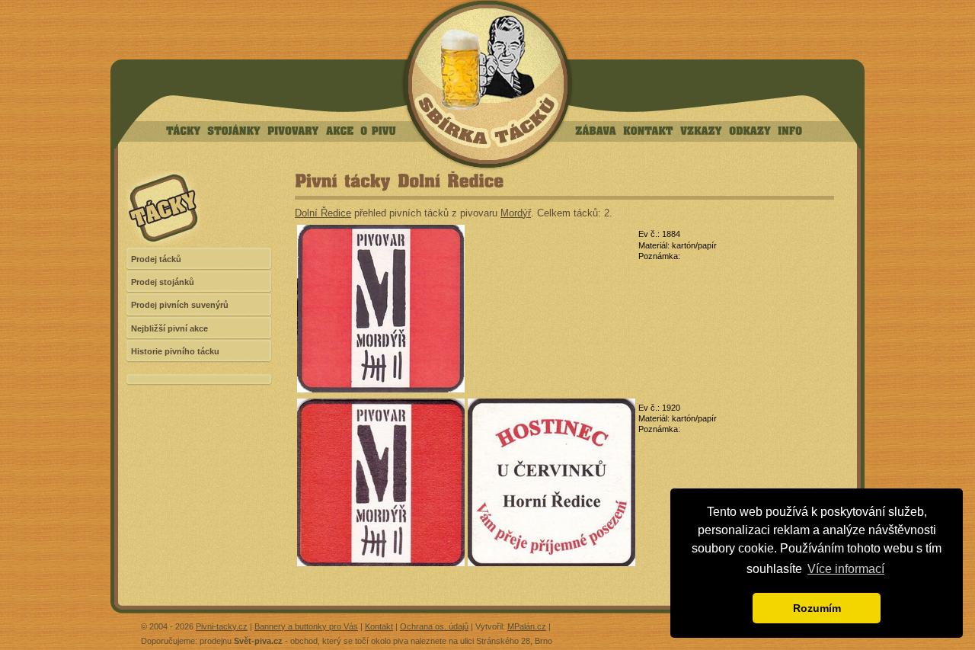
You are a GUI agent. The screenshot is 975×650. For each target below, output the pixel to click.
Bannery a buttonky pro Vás (306, 626)
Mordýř (515, 213)
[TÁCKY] (183, 131)
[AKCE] (339, 131)
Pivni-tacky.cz (222, 626)
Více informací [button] (845, 568)
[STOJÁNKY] (234, 131)
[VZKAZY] (701, 131)
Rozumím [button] (817, 608)
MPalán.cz (526, 626)
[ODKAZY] (750, 131)
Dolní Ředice (323, 213)
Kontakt (379, 626)
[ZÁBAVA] (595, 131)
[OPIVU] (378, 131)
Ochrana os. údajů (434, 626)
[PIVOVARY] (293, 131)
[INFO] (790, 131)
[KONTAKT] (648, 131)
